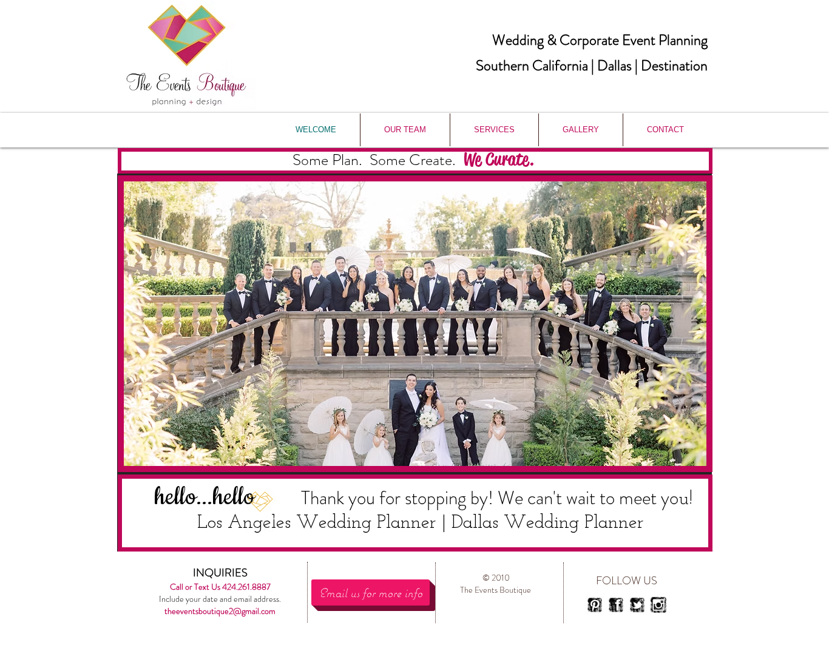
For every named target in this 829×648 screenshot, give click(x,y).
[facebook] (616, 605)
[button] (415, 323)
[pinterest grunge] (595, 605)
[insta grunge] (658, 605)
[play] (677, 455)
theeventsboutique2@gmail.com (220, 611)
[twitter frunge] (637, 605)
